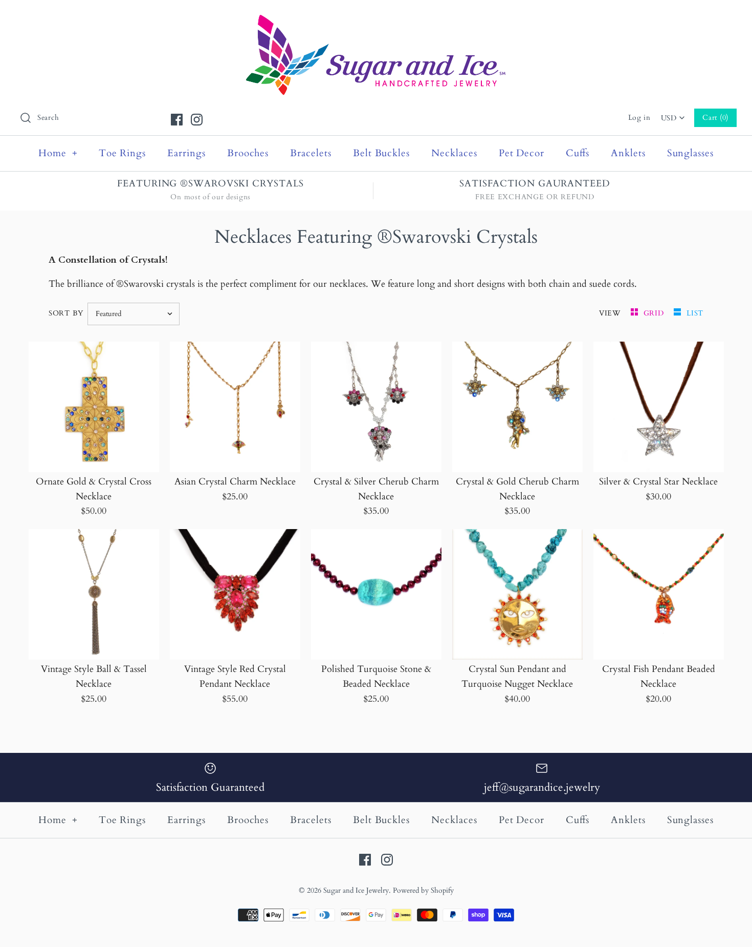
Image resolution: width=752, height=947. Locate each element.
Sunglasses (690, 153)
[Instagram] (197, 119)
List (695, 313)
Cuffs (577, 153)
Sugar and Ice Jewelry (356, 890)
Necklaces (454, 153)
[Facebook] (177, 119)
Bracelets (310, 153)
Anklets (628, 153)
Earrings (186, 153)
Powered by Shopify (423, 890)
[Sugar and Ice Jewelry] (376, 17)
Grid (655, 313)
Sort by (66, 313)
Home (58, 153)
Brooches (248, 153)
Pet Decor (522, 153)
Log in (639, 117)
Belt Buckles (381, 153)
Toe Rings (122, 153)
